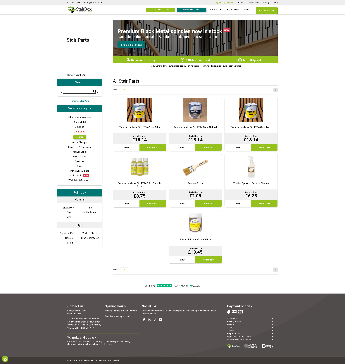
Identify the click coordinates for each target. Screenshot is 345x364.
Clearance (79, 131)
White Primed (90, 212)
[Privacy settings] (5, 359)
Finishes (79, 137)
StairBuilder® (215, 9)
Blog (276, 2)
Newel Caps (79, 151)
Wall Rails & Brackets (79, 180)
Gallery (266, 2)
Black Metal (79, 122)
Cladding (79, 126)
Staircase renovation (190, 10)
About (240, 2)
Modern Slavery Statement (239, 339)
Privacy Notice (234, 321)
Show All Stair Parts (79, 101)
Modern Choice (90, 233)
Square (69, 238)
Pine (90, 207)
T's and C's (232, 318)
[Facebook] (144, 320)
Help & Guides (233, 9)
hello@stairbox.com (93, 2)
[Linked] (149, 320)
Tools (79, 166)
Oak (69, 212)
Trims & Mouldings (79, 170)
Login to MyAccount (223, 2)
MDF (69, 217)
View (126, 147)
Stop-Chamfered (90, 238)
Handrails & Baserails (79, 147)
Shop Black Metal (131, 44)
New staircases (159, 10)
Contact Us (249, 9)
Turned (69, 242)
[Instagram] (155, 320)
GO (94, 91)
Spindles (79, 161)
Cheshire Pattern (69, 233)
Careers (230, 330)
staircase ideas (149, 313)
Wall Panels (76, 175)
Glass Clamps (79, 142)
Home (70, 75)
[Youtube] (161, 320)
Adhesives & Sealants (79, 117)
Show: (115, 90)
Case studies (253, 2)
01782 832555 (73, 2)
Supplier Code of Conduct (239, 336)
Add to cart (152, 147)
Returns (230, 324)
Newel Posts (79, 156)
